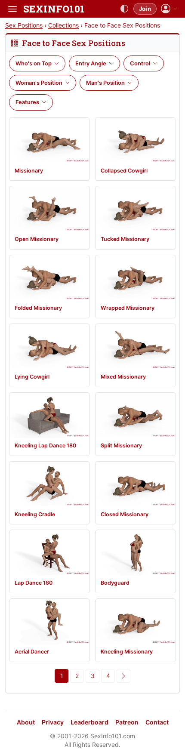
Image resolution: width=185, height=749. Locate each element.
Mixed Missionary (123, 376)
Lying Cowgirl (32, 376)
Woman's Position (38, 83)
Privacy (53, 722)
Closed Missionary (124, 514)
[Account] (169, 9)
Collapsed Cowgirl (124, 170)
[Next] (123, 676)
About (26, 722)
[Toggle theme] (124, 9)
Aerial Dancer (32, 651)
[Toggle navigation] (12, 9)
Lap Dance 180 (33, 582)
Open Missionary (37, 239)
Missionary (29, 170)
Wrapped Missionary (127, 308)
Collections (63, 25)
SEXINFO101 (54, 9)
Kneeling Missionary (127, 651)
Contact (157, 722)
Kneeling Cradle (35, 514)
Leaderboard (89, 722)
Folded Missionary (38, 308)
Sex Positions (24, 25)
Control (140, 63)
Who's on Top (33, 63)
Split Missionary (121, 445)
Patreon (127, 722)
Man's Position (105, 83)
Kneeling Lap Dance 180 (45, 445)
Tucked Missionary (125, 239)
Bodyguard (115, 582)
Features (27, 102)
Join (145, 8)
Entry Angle (90, 63)
